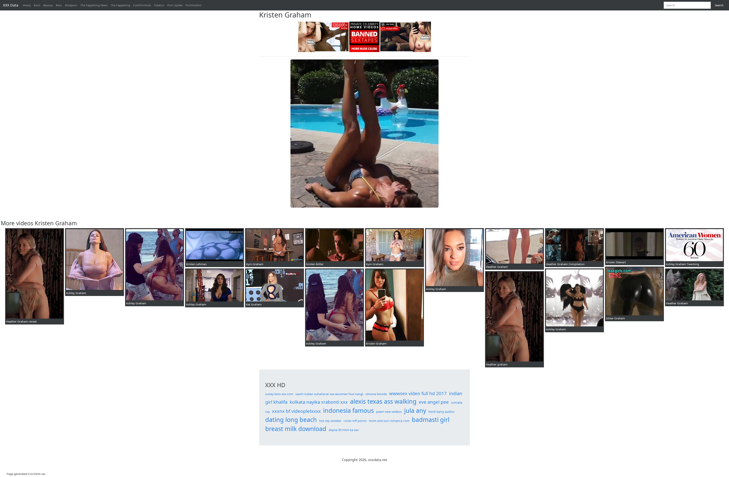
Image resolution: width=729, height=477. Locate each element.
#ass (59, 5)
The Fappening (120, 5)
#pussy (48, 5)
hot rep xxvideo (330, 421)
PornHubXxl (193, 5)
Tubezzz (159, 5)
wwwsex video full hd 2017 (418, 393)
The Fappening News (94, 5)
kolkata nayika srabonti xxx (319, 402)
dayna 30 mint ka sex (344, 430)
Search (719, 5)
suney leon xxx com (279, 394)
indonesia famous (348, 410)
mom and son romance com (389, 421)
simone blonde (376, 394)
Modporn (71, 5)
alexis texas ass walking (383, 401)
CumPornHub (142, 5)
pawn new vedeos (389, 412)
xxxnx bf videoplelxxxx (296, 411)
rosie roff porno (355, 421)
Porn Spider (175, 5)
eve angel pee (434, 402)
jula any (415, 410)
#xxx (37, 5)
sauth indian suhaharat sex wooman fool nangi (329, 394)
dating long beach (291, 419)
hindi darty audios (441, 412)
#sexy (27, 5)
